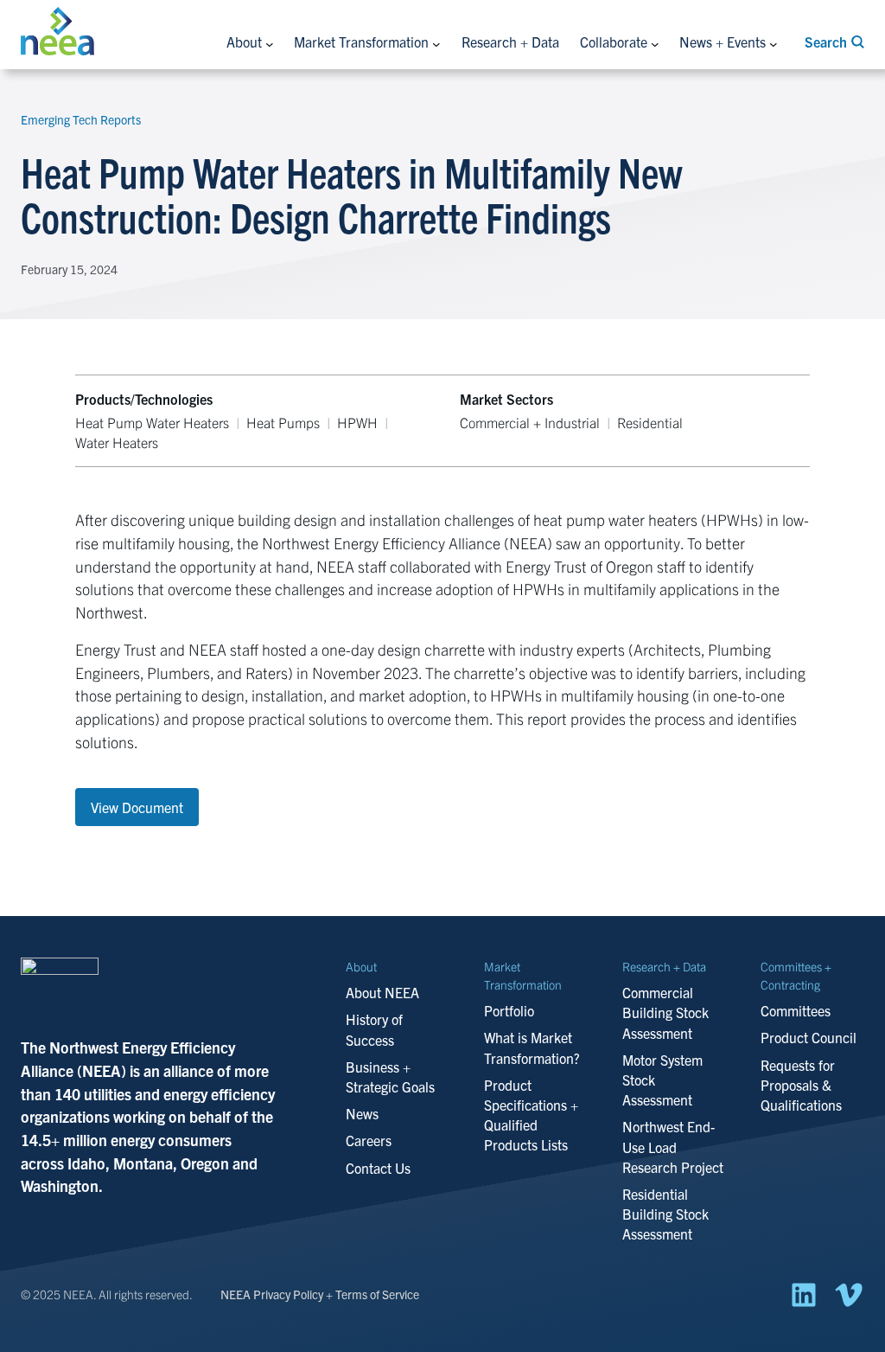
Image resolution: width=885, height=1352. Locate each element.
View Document (137, 807)
